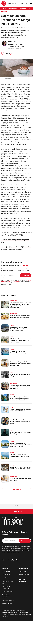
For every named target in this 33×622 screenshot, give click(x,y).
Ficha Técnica (6, 571)
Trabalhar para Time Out (7, 582)
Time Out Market (24, 575)
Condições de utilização (6, 596)
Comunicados (6, 575)
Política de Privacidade (13, 281)
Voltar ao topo (18, 511)
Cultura (30, 8)
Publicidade (22, 571)
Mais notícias (16, 490)
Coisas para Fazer (12, 8)
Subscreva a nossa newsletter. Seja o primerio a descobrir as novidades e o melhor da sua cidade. (15, 269)
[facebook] (13, 560)
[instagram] (3, 560)
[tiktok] (8, 560)
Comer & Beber (22, 8)
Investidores (5, 578)
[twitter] (17, 560)
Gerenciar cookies (7, 603)
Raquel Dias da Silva (15, 45)
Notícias (4, 8)
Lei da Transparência (8, 600)
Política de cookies (7, 592)
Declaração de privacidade (6, 587)
